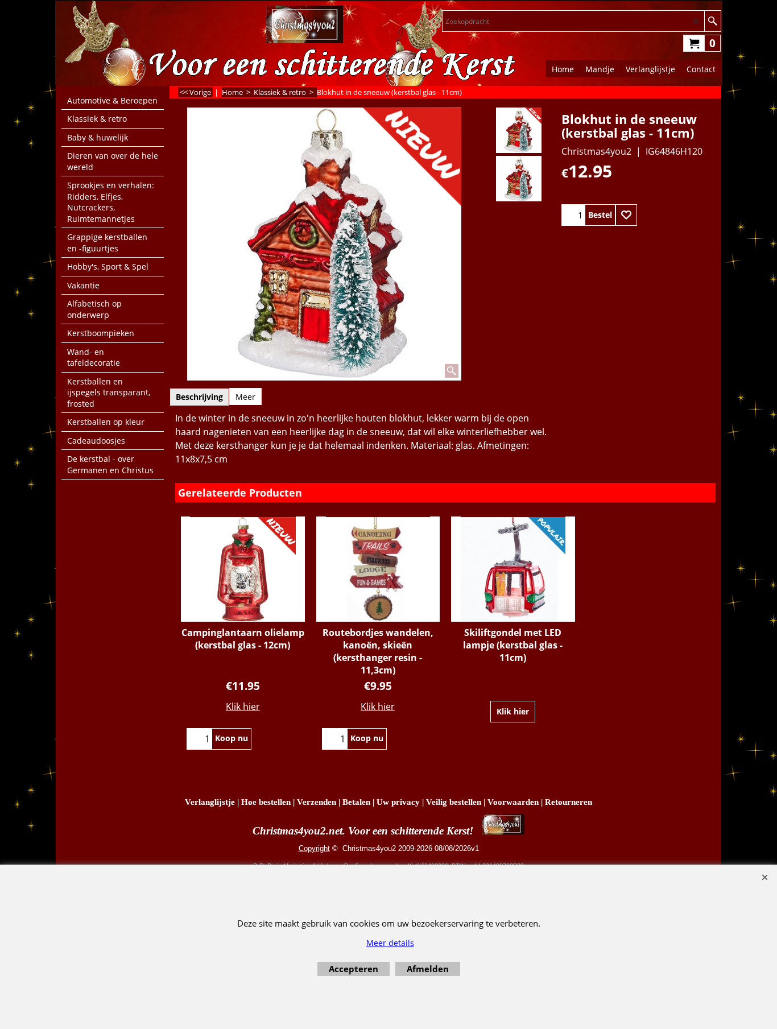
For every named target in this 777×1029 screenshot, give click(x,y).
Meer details (390, 942)
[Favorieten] (626, 215)
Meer (245, 396)
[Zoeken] (712, 21)
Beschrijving (199, 396)
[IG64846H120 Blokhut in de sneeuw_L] (518, 178)
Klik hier (243, 706)
